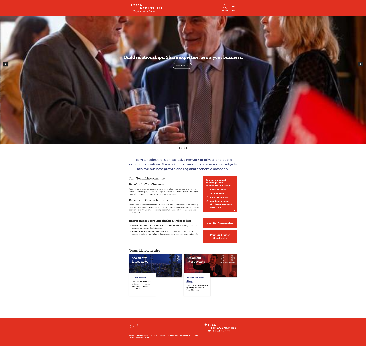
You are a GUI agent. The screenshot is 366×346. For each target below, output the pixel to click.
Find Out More (199, 66)
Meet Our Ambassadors (220, 223)
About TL (154, 335)
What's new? (139, 277)
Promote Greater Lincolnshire (220, 236)
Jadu (148, 337)
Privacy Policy (185, 335)
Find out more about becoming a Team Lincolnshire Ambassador (218, 183)
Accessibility (173, 335)
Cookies (195, 335)
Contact (163, 335)
